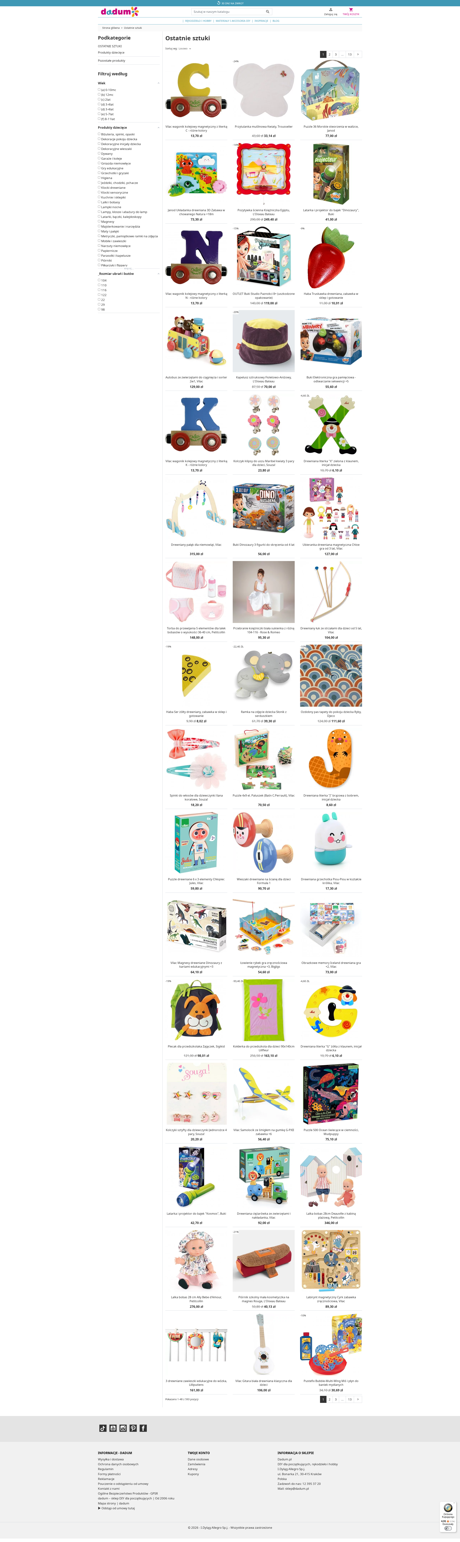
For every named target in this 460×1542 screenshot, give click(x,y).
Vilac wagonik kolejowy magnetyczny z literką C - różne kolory (196, 128)
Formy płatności (109, 1474)
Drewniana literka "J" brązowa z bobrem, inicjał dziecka (331, 797)
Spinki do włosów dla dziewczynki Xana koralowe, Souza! (196, 797)
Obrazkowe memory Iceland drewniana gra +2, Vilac (331, 965)
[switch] (448, 1528)
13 (350, 54)
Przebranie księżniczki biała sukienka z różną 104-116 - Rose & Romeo (263, 630)
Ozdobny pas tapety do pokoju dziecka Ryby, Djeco (331, 714)
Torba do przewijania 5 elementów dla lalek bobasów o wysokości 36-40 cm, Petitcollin (196, 630)
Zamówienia (196, 1464)
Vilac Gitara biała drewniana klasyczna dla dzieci (263, 1383)
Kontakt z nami (108, 1488)
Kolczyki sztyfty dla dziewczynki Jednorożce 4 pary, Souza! (196, 1132)
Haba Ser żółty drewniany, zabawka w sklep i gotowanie (196, 714)
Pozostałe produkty (111, 60)
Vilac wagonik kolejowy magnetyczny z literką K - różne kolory (196, 463)
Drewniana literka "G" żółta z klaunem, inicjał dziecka (331, 1048)
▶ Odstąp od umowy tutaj (116, 1508)
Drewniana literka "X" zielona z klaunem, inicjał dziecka (331, 463)
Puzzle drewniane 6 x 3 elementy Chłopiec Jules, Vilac (196, 881)
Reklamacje (106, 1479)
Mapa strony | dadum (113, 1503)
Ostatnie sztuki (110, 46)
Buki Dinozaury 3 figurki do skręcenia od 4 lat (264, 545)
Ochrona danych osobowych (118, 1464)
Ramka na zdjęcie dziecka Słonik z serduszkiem (264, 714)
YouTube (113, 1428)
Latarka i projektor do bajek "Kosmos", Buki (196, 1214)
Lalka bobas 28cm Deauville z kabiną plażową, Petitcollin (331, 1216)
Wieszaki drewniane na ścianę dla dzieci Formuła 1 (264, 881)
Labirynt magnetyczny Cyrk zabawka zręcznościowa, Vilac (331, 1299)
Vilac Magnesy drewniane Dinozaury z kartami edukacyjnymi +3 (196, 965)
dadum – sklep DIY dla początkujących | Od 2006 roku (136, 1498)
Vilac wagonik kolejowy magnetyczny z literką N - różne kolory (196, 296)
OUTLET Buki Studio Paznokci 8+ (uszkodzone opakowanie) (264, 296)
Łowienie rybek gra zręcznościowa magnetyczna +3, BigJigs (263, 965)
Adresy (193, 1469)
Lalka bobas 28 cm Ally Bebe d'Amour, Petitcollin (196, 1299)
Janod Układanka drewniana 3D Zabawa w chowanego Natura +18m (196, 212)
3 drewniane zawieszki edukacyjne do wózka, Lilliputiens (196, 1383)
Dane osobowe (198, 1459)
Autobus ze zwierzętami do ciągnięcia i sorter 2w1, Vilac (196, 379)
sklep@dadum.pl (297, 1488)
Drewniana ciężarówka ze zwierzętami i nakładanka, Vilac (264, 1216)
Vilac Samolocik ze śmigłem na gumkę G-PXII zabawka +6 (263, 1132)
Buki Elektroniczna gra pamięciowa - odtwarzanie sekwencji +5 (331, 379)
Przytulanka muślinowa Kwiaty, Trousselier (264, 127)
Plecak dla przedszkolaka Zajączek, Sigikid (196, 1046)
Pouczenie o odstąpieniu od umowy (123, 1484)
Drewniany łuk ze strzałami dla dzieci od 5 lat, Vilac (331, 630)
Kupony (193, 1474)
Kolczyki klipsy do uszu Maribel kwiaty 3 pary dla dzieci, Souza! (263, 463)
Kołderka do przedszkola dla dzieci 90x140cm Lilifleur (264, 1048)
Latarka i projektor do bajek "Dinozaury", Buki (331, 212)
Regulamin (106, 1469)
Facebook (143, 1428)
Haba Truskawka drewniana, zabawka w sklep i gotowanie (331, 296)
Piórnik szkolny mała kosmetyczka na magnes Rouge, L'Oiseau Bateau (263, 1299)
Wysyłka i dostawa (111, 1459)
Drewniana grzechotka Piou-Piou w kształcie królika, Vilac (331, 881)
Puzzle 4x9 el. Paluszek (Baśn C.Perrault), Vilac (264, 795)
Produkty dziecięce (111, 52)
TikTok (103, 1428)
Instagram (123, 1428)
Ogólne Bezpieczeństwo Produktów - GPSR (128, 1493)
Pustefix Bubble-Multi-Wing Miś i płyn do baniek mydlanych (331, 1383)
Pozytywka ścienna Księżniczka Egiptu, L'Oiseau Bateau (264, 212)
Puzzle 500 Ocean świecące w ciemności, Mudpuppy (331, 1132)
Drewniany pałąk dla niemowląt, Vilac (196, 545)
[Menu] (454, 1504)
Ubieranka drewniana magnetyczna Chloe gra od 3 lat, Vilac (331, 547)
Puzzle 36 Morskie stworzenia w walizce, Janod (331, 128)
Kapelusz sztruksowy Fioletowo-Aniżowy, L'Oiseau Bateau (263, 379)
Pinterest (133, 1428)
